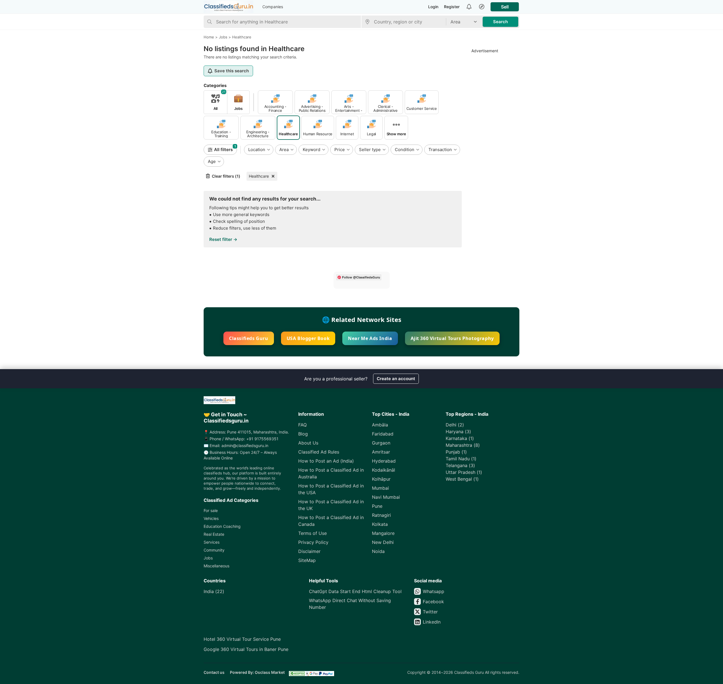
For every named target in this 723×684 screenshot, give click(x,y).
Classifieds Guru (248, 338)
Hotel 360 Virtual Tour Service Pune (242, 639)
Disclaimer (309, 551)
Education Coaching (222, 526)
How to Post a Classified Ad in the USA (331, 489)
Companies (272, 6)
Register (452, 6)
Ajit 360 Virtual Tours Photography (452, 338)
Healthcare (259, 176)
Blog (303, 434)
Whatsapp (433, 591)
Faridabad (382, 434)
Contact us (214, 672)
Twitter (430, 612)
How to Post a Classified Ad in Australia (331, 473)
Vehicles (211, 518)
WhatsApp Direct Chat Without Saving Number (350, 604)
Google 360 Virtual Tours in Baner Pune (246, 649)
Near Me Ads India (370, 338)
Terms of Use (312, 533)
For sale (211, 510)
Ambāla (380, 425)
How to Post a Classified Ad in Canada (331, 521)
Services (211, 542)
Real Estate (214, 534)
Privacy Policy (313, 542)
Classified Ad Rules (318, 452)
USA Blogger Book (308, 338)
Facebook (433, 601)
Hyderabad (384, 461)
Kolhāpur (381, 479)
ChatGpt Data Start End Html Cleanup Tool (355, 591)
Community (214, 550)
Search (500, 21)
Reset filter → (223, 239)
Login (433, 6)
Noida (378, 551)
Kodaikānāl (383, 470)
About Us (308, 443)
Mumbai (380, 488)
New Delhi (383, 542)
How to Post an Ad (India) (326, 461)
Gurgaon (381, 443)
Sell (505, 7)
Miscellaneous (216, 565)
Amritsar (381, 452)
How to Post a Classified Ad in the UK (331, 505)
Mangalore (383, 533)
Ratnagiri (381, 515)
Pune (377, 506)
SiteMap (307, 560)
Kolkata (380, 524)
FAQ (302, 425)
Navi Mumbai (386, 497)
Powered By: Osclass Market (257, 672)
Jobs (208, 558)
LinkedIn (432, 622)
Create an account (396, 378)
